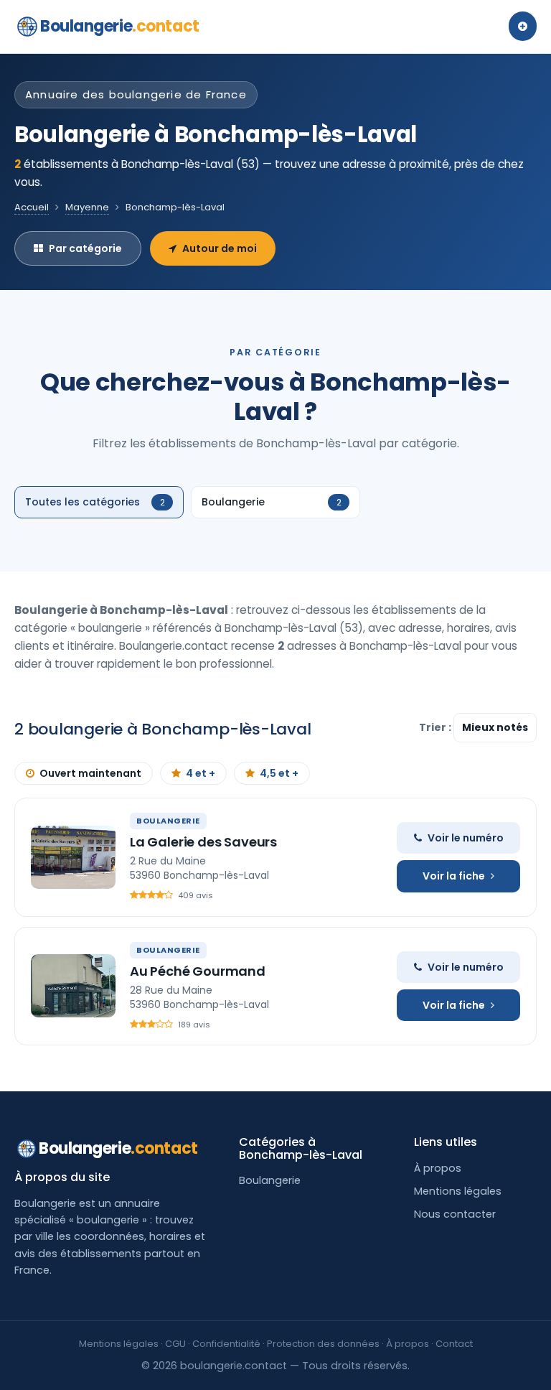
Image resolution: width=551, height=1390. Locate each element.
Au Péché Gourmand (197, 971)
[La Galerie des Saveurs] (73, 857)
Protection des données (323, 1344)
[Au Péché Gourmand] (73, 985)
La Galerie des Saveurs (203, 842)
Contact (454, 1344)
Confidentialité (226, 1344)
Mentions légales (457, 1191)
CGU (175, 1344)
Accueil (31, 207)
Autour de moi (219, 248)
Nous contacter (455, 1214)
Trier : (436, 727)
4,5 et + (279, 773)
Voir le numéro (466, 838)
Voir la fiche (454, 876)
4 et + (200, 773)
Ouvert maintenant (90, 773)
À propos (437, 1168)
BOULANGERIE (168, 820)
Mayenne (87, 207)
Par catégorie (85, 248)
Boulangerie (119, 26)
